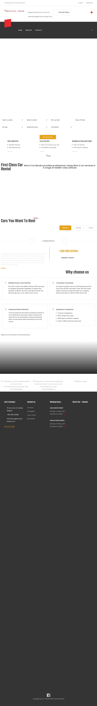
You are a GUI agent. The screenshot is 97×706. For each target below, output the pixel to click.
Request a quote (67, 258)
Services (29, 30)
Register (89, 3)
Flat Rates (44, 141)
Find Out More (48, 137)
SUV (16, 342)
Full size (48, 342)
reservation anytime (82, 141)
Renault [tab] (65, 228)
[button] (32, 241)
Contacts (30, 408)
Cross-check (31, 415)
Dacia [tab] (91, 228)
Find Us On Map (9, 426)
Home (20, 30)
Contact (38, 30)
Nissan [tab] (78, 228)
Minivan (81, 342)
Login (80, 3)
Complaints (31, 411)
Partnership (31, 419)
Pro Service (12, 141)
